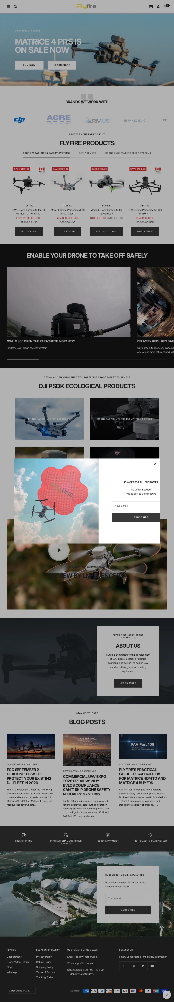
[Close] (155, 464)
